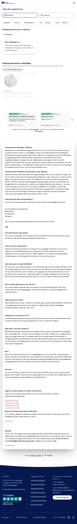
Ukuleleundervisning (12, 408)
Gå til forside (9, 445)
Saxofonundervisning (38, 496)
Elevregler (5, 517)
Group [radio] (48, 23)
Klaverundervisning (12, 403)
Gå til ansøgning (62, 497)
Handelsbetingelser (39, 517)
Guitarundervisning (12, 405)
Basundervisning (37, 505)
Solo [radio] (41, 23)
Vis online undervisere (13, 69)
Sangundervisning (11, 401)
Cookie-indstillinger (59, 517)
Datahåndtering (21, 517)
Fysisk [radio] (57, 23)
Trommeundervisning (38, 500)
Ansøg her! (9, 421)
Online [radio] (65, 23)
